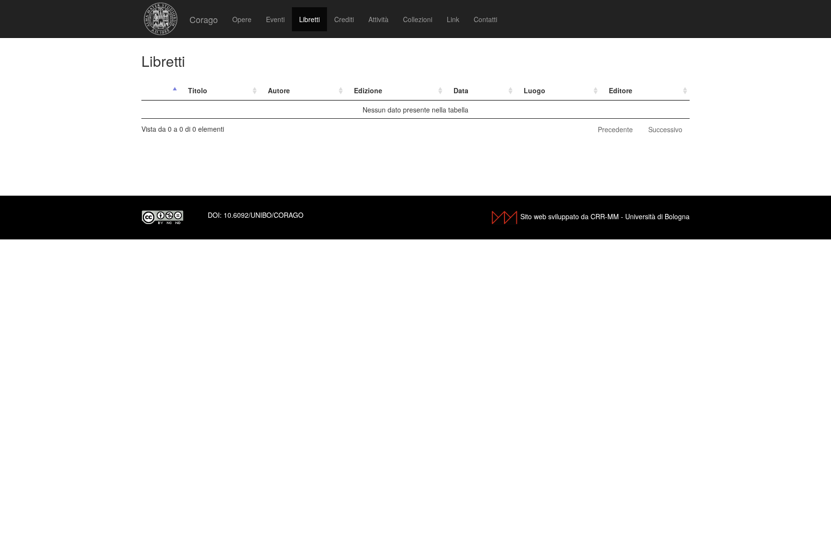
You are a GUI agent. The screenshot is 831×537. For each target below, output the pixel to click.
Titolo (197, 90)
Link (453, 19)
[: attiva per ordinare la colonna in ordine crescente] (160, 90)
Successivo (665, 129)
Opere (242, 19)
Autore (279, 90)
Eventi (275, 19)
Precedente (615, 129)
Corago (203, 19)
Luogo (534, 90)
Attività (378, 19)
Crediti (344, 19)
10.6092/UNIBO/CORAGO (263, 215)
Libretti (309, 19)
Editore (620, 90)
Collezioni (417, 19)
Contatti (485, 19)
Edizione (368, 90)
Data (460, 90)
